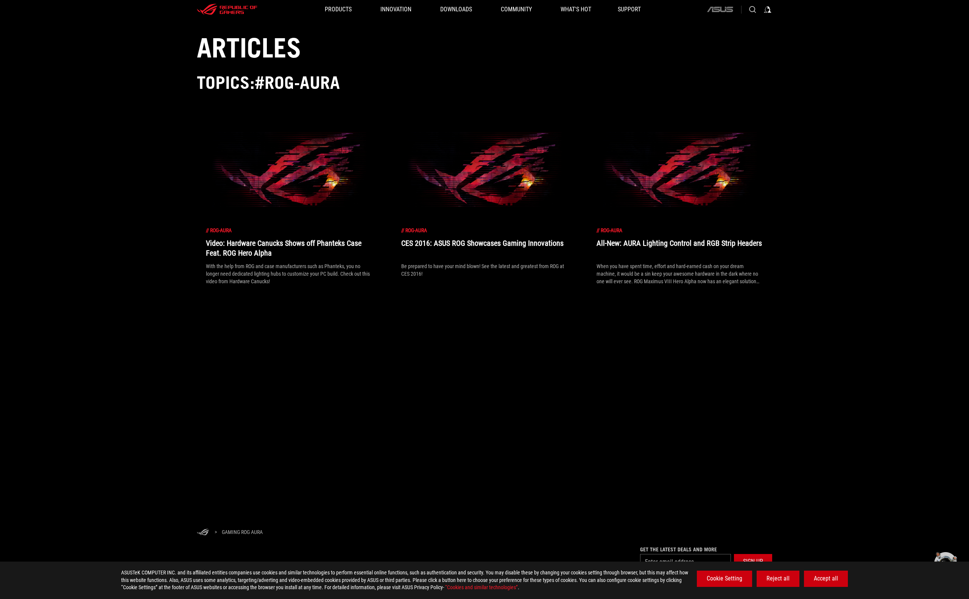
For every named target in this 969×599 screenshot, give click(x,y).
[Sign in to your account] (767, 9)
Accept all (826, 578)
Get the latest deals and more (678, 549)
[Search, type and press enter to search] (752, 9)
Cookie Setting (724, 578)
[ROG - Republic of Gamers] (227, 9)
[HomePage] (203, 533)
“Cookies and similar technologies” (481, 587)
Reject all (778, 578)
